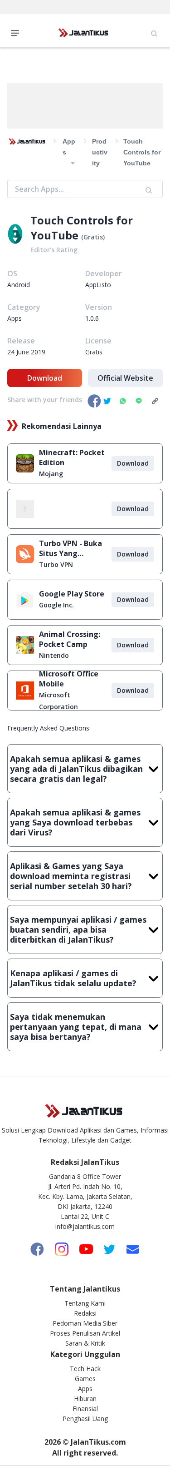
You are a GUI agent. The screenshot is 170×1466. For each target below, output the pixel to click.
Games (85, 1378)
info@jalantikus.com (85, 1226)
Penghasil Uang (85, 1418)
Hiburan (85, 1398)
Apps (85, 1388)
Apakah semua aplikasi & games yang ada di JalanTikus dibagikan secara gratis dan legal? (76, 768)
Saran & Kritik (85, 1343)
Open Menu (17, 32)
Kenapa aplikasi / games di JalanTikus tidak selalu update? (73, 978)
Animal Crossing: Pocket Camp (69, 639)
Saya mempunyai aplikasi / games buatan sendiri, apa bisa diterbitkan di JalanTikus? (78, 929)
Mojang (51, 473)
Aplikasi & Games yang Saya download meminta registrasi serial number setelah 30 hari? (71, 875)
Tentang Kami (85, 1303)
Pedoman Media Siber (85, 1323)
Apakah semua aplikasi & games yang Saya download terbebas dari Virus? (75, 822)
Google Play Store (71, 594)
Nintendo (54, 655)
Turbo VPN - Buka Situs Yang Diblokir (70, 548)
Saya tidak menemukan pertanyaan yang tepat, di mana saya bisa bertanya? (75, 1026)
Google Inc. (56, 605)
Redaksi (85, 1313)
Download (44, 378)
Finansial (85, 1408)
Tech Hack (85, 1368)
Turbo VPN (56, 564)
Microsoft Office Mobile (68, 679)
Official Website (125, 378)
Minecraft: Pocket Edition (72, 457)
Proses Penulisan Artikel (85, 1333)
